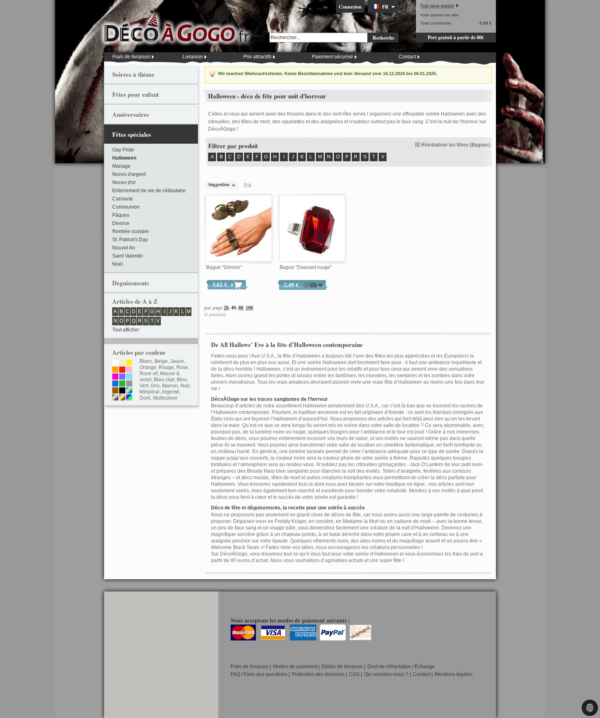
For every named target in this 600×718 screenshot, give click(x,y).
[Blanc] (115, 363)
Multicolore (165, 398)
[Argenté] (115, 398)
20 (226, 307)
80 (240, 307)
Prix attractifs (257, 57)
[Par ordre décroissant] (235, 184)
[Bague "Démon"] (238, 228)
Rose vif (149, 373)
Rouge (166, 367)
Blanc (146, 361)
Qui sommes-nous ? (386, 674)
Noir (184, 386)
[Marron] (115, 391)
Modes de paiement (295, 666)
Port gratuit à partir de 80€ (456, 37)
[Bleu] (115, 384)
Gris (155, 386)
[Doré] (122, 398)
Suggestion (218, 184)
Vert (144, 386)
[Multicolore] (129, 398)
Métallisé (150, 392)
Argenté (170, 392)
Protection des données (318, 674)
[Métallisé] (129, 391)
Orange (148, 367)
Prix (247, 184)
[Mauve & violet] (122, 377)
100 (249, 307)
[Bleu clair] (129, 377)
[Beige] (122, 363)
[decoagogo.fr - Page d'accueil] (180, 28)
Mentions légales (454, 674)
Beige (161, 361)
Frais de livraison (131, 57)
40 (233, 307)
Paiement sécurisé (332, 57)
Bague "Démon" (224, 267)
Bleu (182, 379)
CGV (354, 674)
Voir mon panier (437, 5)
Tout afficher (125, 330)
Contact (407, 57)
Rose (182, 367)
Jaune (177, 361)
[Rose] (129, 370)
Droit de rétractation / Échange (401, 666)
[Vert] (122, 384)
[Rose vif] (115, 377)
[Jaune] (129, 363)
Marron (170, 386)
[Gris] (129, 384)
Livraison (192, 57)
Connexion (350, 6)
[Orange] (115, 370)
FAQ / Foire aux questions (259, 674)
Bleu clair (164, 379)
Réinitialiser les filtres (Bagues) (455, 145)
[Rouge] (122, 370)
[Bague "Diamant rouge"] (312, 228)
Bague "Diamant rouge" (306, 267)
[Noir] (122, 391)
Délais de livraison (342, 666)
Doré (145, 398)
